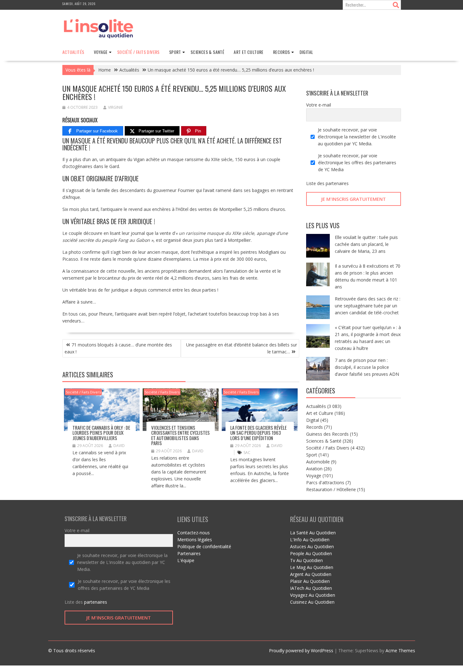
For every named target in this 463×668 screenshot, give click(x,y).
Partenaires (189, 553)
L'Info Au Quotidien (309, 540)
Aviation (314, 469)
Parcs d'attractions (325, 482)
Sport (175, 52)
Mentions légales (194, 540)
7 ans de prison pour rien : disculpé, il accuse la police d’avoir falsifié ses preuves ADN (367, 367)
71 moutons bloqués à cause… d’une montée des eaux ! (118, 348)
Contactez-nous (193, 533)
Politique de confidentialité (204, 546)
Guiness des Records (327, 434)
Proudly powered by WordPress (301, 650)
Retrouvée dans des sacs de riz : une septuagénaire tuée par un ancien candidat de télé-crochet (367, 306)
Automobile (318, 462)
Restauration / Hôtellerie (331, 489)
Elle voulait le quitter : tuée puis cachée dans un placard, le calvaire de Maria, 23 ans (366, 244)
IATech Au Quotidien (311, 588)
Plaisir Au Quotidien (310, 581)
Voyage (101, 52)
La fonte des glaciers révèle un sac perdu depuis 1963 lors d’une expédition (258, 432)
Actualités (73, 52)
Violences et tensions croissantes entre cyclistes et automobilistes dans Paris (180, 435)
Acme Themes (400, 650)
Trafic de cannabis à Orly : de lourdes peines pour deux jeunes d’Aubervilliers (101, 432)
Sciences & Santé (207, 52)
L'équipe (185, 560)
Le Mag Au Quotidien (311, 567)
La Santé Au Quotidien (313, 533)
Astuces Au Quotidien (312, 546)
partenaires (337, 183)
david (119, 445)
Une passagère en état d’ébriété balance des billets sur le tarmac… (241, 348)
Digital (306, 52)
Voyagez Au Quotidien (312, 595)
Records (281, 52)
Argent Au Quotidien (310, 574)
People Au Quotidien (311, 553)
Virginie (115, 107)
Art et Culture (249, 52)
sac (246, 452)
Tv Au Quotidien (306, 560)
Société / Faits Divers (138, 52)
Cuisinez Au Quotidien (312, 602)
